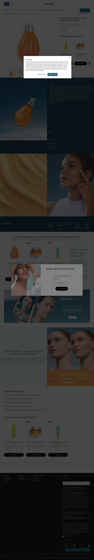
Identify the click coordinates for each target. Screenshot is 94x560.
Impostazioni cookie (42, 74)
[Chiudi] (69, 57)
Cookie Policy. (41, 70)
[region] (47, 67)
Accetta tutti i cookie (52, 74)
